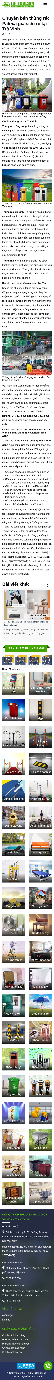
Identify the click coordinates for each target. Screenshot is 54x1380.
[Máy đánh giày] (13, 979)
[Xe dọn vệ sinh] (40, 1113)
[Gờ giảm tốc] (13, 898)
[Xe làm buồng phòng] (13, 1193)
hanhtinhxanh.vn (20, 411)
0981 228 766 (13, 1278)
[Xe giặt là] (40, 1166)
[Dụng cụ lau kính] (13, 791)
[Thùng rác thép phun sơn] (40, 1086)
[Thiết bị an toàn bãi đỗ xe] (13, 1032)
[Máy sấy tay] (40, 979)
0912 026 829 (13, 1301)
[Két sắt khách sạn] (40, 952)
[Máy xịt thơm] (13, 1005)
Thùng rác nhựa (22, 522)
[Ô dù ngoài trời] (40, 1005)
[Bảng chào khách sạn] (13, 683)
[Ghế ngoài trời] (40, 844)
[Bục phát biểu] (13, 710)
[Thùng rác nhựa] (13, 1086)
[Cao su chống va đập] (40, 710)
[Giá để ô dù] (13, 871)
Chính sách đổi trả (12, 1352)
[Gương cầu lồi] (40, 898)
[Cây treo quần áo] (13, 737)
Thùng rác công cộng (13, 527)
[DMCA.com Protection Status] (27, 1366)
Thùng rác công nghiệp (38, 527)
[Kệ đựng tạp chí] (13, 952)
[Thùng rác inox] (40, 1059)
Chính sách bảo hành (13, 1348)
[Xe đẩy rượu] (13, 1166)
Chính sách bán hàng (13, 1335)
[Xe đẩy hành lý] (13, 1140)
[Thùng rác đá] (40, 1032)
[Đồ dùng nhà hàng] (40, 817)
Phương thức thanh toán (15, 1339)
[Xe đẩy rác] (40, 1140)
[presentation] (44, 585)
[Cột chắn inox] (13, 764)
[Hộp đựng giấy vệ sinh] (13, 925)
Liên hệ (6, 1320)
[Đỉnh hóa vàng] (13, 817)
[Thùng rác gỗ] (13, 1059)
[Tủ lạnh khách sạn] (13, 1113)
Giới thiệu (7, 1315)
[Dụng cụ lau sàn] (40, 791)
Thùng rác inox (40, 522)
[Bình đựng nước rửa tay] (40, 683)
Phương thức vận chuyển (15, 1344)
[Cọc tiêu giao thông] (40, 737)
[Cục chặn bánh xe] (40, 764)
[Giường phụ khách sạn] (40, 871)
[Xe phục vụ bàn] (40, 1193)
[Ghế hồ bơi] (13, 844)
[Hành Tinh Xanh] (18, 7)
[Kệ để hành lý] (40, 925)
